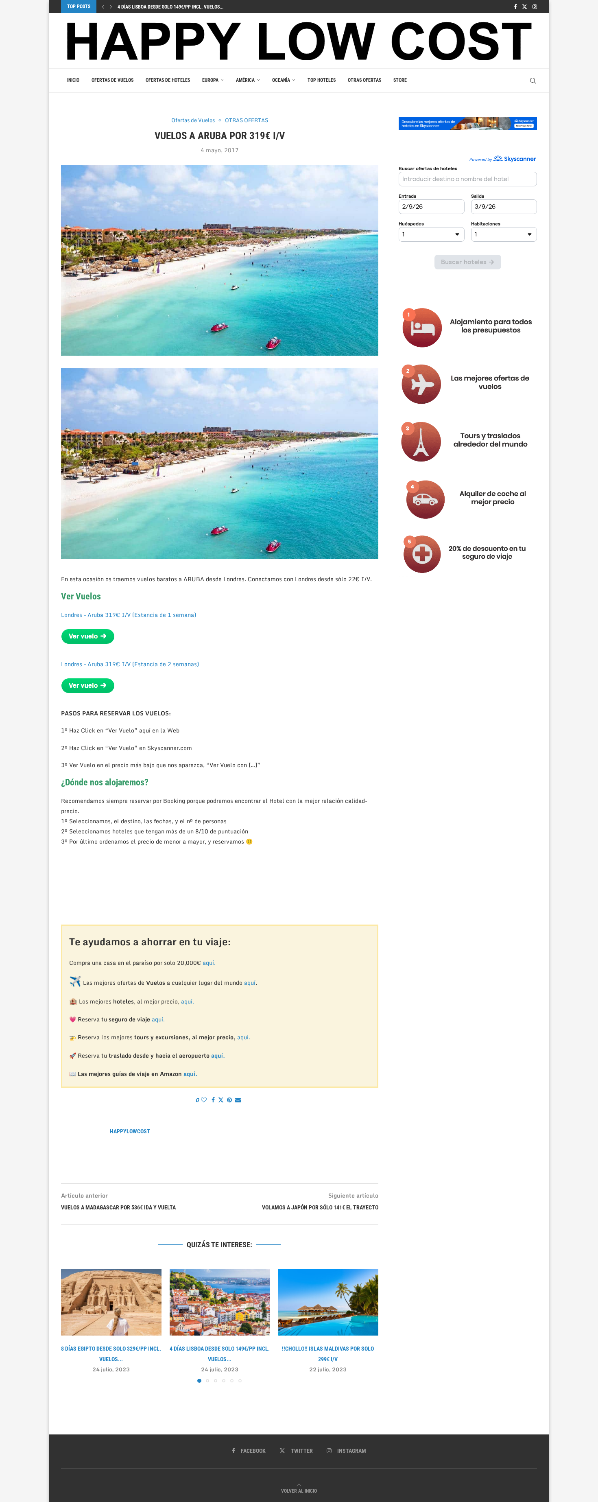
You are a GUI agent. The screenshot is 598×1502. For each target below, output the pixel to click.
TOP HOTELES (322, 80)
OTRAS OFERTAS (364, 80)
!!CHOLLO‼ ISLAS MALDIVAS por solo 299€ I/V (166, 7)
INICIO (73, 80)
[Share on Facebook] (213, 1100)
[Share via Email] (238, 1100)
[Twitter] (524, 6)
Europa (210, 80)
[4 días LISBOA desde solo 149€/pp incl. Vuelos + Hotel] (220, 1302)
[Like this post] (204, 1100)
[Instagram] (535, 6)
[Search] (533, 80)
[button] (103, 6)
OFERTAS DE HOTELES (168, 80)
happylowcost (130, 1131)
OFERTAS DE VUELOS (112, 80)
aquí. (209, 962)
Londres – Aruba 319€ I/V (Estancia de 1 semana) (128, 614)
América (245, 80)
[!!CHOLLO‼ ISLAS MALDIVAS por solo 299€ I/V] (328, 1302)
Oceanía (281, 80)
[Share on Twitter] (221, 1100)
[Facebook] (515, 6)
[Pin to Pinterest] (229, 1100)
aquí (249, 982)
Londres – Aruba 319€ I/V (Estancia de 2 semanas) (130, 664)
